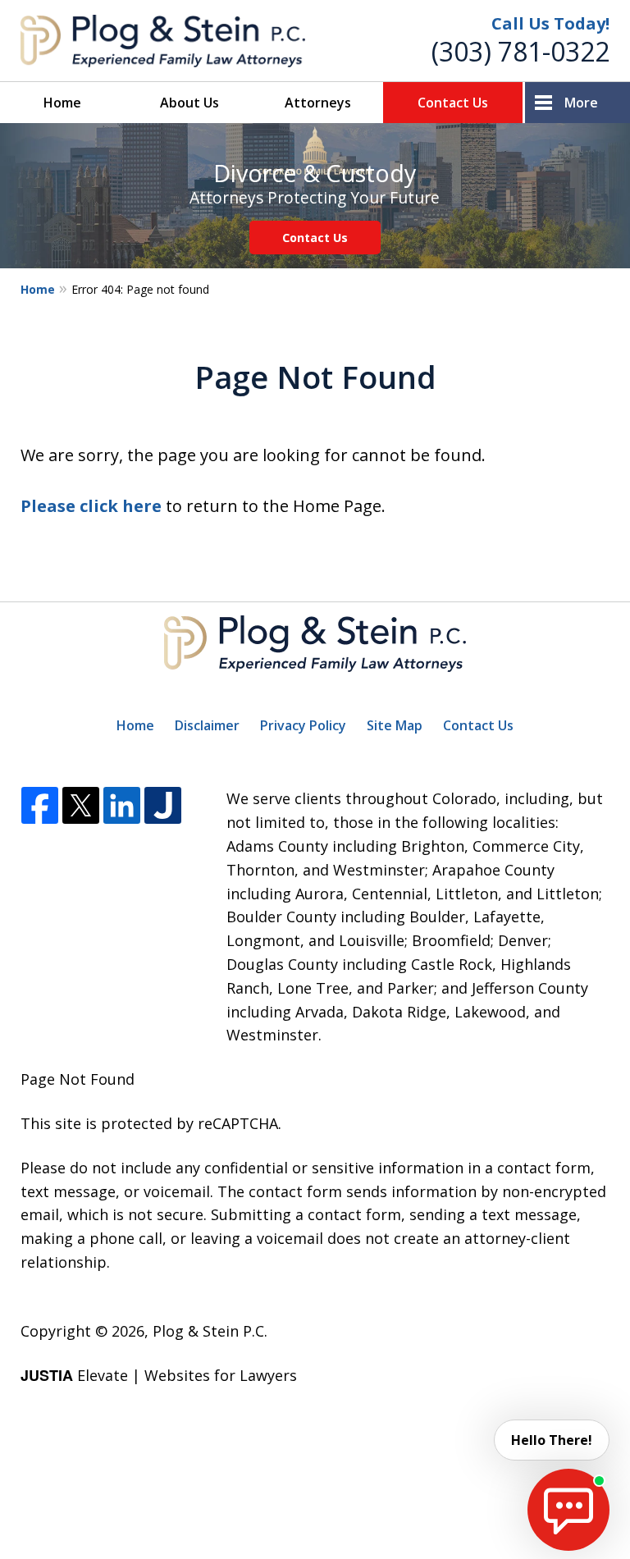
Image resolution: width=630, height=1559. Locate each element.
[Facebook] (39, 806)
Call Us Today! (550, 23)
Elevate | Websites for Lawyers (159, 1375)
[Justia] (162, 806)
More (581, 103)
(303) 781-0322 (520, 51)
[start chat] (568, 1510)
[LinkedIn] (121, 806)
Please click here (91, 506)
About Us (189, 103)
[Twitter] (80, 806)
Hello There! (551, 1440)
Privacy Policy (303, 725)
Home (62, 103)
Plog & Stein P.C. (210, 1331)
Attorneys (318, 103)
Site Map (394, 725)
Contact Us (453, 103)
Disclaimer (207, 725)
